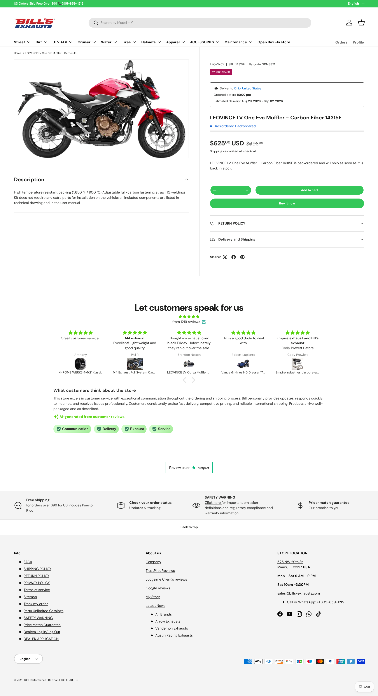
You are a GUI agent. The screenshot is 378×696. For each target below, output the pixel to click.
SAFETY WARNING (38, 618)
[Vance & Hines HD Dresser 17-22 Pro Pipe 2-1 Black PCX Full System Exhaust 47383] (243, 364)
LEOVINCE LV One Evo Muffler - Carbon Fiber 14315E (51, 53)
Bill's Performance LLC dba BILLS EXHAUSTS (50, 680)
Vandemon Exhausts (171, 628)
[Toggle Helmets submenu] (159, 42)
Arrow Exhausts (167, 621)
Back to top (189, 527)
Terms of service (37, 590)
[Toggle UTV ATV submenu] (70, 42)
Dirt (39, 42)
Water (106, 42)
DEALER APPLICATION (41, 639)
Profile (358, 42)
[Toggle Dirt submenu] (45, 42)
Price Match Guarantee (42, 625)
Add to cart (309, 190)
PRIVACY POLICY (37, 583)
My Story (153, 597)
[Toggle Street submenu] (28, 42)
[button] (361, 22)
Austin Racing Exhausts (174, 635)
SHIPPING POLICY (37, 569)
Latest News (155, 605)
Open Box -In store (273, 42)
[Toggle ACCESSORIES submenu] (217, 42)
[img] (189, 316)
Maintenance (235, 42)
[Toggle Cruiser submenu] (94, 42)
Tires (126, 42)
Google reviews (158, 588)
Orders (341, 42)
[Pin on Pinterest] (242, 257)
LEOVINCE (217, 64)
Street (19, 42)
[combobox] (200, 23)
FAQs (28, 562)
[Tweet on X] (224, 257)
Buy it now (287, 203)
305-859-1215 (332, 602)
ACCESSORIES (202, 42)
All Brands (163, 614)
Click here (213, 502)
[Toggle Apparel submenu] (183, 42)
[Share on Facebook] (233, 257)
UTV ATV (59, 42)
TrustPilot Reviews (160, 570)
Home (17, 53)
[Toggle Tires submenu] (134, 42)
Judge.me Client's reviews (166, 579)
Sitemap (30, 597)
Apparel (173, 42)
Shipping (216, 151)
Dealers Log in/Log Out (42, 632)
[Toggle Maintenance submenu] (250, 42)
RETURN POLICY (36, 576)
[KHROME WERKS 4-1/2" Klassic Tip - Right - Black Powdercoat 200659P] (80, 364)
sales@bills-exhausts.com (298, 593)
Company (153, 562)
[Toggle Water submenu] (115, 42)
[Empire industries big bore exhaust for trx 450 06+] (297, 364)
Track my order (36, 604)
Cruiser (84, 42)
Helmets (148, 42)
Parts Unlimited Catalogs (43, 611)
